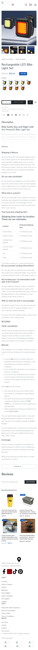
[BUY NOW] (30, 102)
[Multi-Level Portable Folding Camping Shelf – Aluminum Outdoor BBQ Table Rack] (28, 526)
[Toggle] (5, 146)
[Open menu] (13, 4)
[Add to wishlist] (35, 102)
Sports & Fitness (21, 59)
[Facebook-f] (4, 571)
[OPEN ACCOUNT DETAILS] (35, 5)
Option (4, 78)
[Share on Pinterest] (20, 115)
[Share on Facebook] (12, 115)
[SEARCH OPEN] (26, 5)
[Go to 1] (5, 50)
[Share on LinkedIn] (16, 115)
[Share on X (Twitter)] (8, 115)
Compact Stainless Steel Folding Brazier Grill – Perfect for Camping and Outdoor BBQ (28, 512)
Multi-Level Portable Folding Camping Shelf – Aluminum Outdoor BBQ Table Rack (27, 537)
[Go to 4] (30, 50)
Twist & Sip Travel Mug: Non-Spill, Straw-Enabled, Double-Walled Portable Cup (9, 512)
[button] (19, 466)
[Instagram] (9, 571)
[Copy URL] (27, 115)
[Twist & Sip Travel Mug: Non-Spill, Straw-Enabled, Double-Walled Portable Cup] (10, 501)
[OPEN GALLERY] (19, 28)
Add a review (30, 482)
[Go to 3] (22, 50)
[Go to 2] (14, 50)
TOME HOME (13, 411)
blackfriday (6, 111)
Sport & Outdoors (7, 59)
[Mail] (24, 115)
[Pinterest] (20, 571)
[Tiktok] (15, 571)
